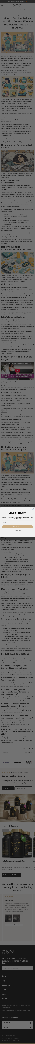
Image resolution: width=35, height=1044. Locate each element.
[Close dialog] (33, 509)
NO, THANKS (17, 530)
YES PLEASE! (17, 526)
